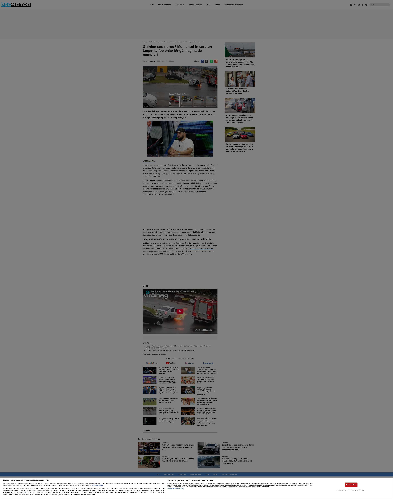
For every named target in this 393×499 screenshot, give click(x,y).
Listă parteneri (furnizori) (175, 488)
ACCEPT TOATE (351, 484)
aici (25, 492)
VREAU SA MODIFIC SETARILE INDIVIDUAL (350, 490)
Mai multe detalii (97, 485)
